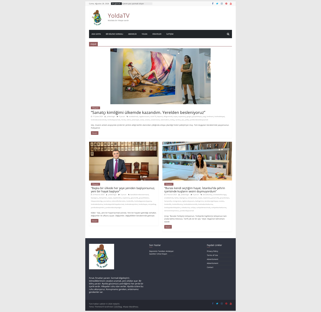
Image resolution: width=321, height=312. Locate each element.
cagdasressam (144, 116)
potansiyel (135, 120)
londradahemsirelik (190, 204)
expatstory (182, 116)
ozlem (129, 120)
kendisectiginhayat (211, 201)
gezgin (189, 116)
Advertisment (212, 259)
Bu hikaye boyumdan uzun (133, 3)
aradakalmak (133, 116)
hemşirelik (168, 201)
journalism (107, 201)
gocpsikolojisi (197, 116)
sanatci (147, 120)
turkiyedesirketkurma (218, 207)
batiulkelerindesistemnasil (139, 194)
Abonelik (132, 34)
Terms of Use (212, 255)
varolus (178, 120)
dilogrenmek (168, 116)
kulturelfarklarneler (118, 201)
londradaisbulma (97, 204)
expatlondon (117, 198)
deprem (160, 116)
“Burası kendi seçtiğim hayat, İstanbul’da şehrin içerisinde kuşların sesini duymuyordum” (194, 189)
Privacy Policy (212, 251)
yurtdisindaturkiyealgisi (113, 207)
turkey (172, 120)
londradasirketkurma (205, 204)
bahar (176, 198)
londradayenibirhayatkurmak (114, 204)
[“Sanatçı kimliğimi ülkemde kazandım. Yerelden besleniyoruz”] (160, 49)
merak (123, 120)
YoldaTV (118, 15)
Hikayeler (156, 34)
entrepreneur (192, 198)
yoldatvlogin (111, 116)
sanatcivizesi (155, 120)
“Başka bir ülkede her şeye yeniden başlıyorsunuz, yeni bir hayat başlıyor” (123, 189)
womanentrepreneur (171, 211)
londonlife (129, 201)
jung (204, 116)
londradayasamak (113, 120)
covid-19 (153, 116)
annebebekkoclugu (219, 194)
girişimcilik (215, 198)
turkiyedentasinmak (203, 207)
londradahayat (219, 116)
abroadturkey (207, 194)
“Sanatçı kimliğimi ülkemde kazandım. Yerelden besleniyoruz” (148, 112)
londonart (210, 116)
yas (183, 120)
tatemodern (165, 120)
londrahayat (143, 204)
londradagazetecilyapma (143, 201)
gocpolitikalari (144, 198)
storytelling (152, 204)
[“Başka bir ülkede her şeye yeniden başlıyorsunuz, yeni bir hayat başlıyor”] (124, 143)
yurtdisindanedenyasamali (199, 120)
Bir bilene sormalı (114, 34)
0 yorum (122, 116)
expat (175, 116)
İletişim (169, 34)
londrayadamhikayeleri (172, 207)
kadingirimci (199, 201)
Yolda (144, 34)
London (221, 201)
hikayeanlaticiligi (96, 201)
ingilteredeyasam (188, 201)
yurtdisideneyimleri (97, 207)
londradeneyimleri (131, 204)
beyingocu (94, 198)
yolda (187, 120)
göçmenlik (134, 198)
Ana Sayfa (96, 34)
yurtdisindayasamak (187, 211)
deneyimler (103, 198)
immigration (177, 201)
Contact (210, 267)
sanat (142, 120)
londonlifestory (177, 204)
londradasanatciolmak (98, 120)
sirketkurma (185, 207)
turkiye (193, 207)
